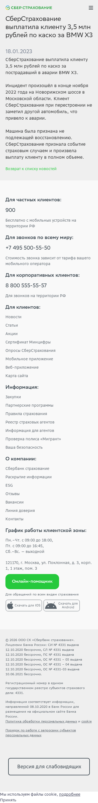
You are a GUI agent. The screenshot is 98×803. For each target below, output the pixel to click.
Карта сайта (16, 375)
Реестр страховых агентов (29, 422)
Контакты (14, 519)
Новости (13, 316)
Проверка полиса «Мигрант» (33, 438)
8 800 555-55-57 (26, 286)
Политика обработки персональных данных (41, 721)
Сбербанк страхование (27, 468)
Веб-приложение (22, 367)
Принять (8, 800)
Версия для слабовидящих (49, 766)
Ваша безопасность (24, 447)
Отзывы (12, 493)
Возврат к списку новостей (31, 168)
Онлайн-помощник (32, 581)
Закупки (13, 396)
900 (10, 211)
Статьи (11, 325)
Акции (11, 333)
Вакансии (14, 502)
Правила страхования (26, 413)
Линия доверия (20, 510)
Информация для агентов (29, 430)
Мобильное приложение (29, 358)
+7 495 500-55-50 (27, 248)
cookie (86, 721)
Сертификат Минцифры (28, 342)
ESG (9, 485)
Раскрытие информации (28, 476)
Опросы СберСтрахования (30, 350)
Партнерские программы (29, 405)
